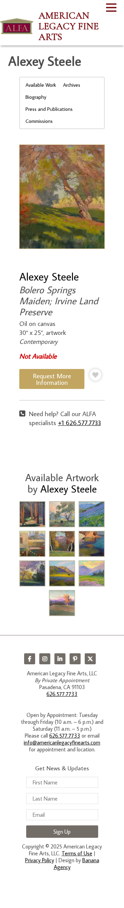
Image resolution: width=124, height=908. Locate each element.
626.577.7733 (62, 693)
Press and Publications (49, 109)
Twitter (90, 658)
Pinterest (75, 658)
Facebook (29, 658)
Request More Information (52, 379)
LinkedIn (59, 658)
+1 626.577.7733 (79, 422)
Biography (35, 97)
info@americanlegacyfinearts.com (62, 742)
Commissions (39, 121)
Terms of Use (77, 853)
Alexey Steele (49, 276)
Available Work (40, 85)
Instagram (44, 658)
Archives (71, 85)
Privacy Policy (39, 860)
